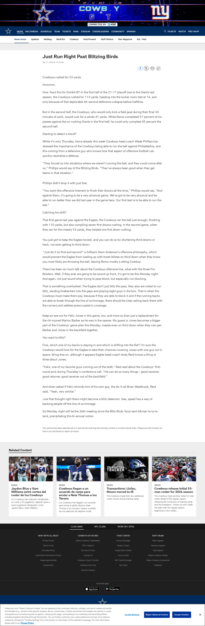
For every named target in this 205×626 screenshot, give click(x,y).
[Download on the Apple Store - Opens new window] (91, 589)
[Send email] (152, 70)
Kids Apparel (158, 550)
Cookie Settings (132, 614)
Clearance (158, 565)
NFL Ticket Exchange (123, 560)
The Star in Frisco (88, 550)
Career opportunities (48, 560)
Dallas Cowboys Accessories (157, 560)
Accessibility (48, 565)
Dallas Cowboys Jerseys (158, 555)
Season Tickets (123, 545)
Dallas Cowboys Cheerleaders (88, 540)
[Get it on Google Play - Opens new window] (112, 590)
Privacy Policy (48, 540)
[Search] (165, 31)
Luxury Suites (123, 555)
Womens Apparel (158, 545)
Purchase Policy (48, 550)
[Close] (200, 614)
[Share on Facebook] (140, 70)
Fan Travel (123, 565)
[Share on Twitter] (146, 70)
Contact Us (88, 555)
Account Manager (123, 540)
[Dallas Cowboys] (102, 603)
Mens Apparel (157, 540)
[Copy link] (158, 68)
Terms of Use (48, 545)
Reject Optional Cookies (157, 614)
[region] (102, 615)
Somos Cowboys (88, 570)
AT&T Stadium (88, 545)
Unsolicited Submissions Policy (48, 555)
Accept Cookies (181, 614)
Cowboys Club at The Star (88, 560)
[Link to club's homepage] (8, 31)
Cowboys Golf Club (88, 565)
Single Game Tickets (123, 550)
